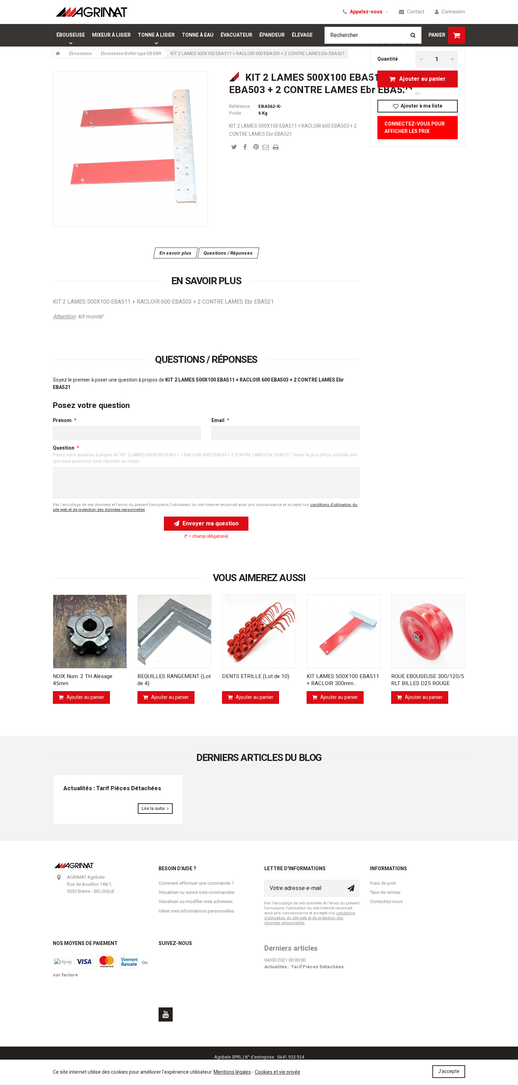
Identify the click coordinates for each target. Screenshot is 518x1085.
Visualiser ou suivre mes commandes (196, 892)
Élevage (302, 35)
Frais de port (383, 883)
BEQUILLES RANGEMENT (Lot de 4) (174, 679)
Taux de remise (385, 892)
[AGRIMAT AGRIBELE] (91, 12)
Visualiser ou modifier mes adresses (196, 901)
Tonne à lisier (156, 35)
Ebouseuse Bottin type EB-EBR (131, 53)
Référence (239, 106)
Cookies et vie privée (277, 1072)
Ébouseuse (70, 35)
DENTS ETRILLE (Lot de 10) (255, 676)
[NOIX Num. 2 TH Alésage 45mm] (90, 632)
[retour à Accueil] (57, 53)
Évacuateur (236, 35)
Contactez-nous (386, 901)
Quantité (387, 59)
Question (63, 448)
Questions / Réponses (228, 253)
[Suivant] (465, 649)
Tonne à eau (198, 35)
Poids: (235, 113)
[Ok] (351, 888)
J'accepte (449, 1071)
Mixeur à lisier (111, 35)
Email (217, 420)
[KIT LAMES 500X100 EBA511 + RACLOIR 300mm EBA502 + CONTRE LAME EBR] (344, 632)
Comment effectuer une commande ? (196, 883)
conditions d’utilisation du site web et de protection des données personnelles (309, 918)
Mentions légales (232, 1072)
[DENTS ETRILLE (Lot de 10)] (259, 632)
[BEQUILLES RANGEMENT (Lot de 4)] (174, 632)
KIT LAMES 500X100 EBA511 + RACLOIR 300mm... (343, 679)
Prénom (62, 420)
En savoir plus (175, 253)
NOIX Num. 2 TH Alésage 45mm (82, 679)
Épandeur (272, 35)
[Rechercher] (413, 35)
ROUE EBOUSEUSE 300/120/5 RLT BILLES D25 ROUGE (427, 679)
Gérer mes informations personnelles (196, 911)
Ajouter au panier (422, 79)
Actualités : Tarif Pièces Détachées (112, 788)
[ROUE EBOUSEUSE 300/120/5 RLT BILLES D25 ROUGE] (428, 632)
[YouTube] (166, 1014)
